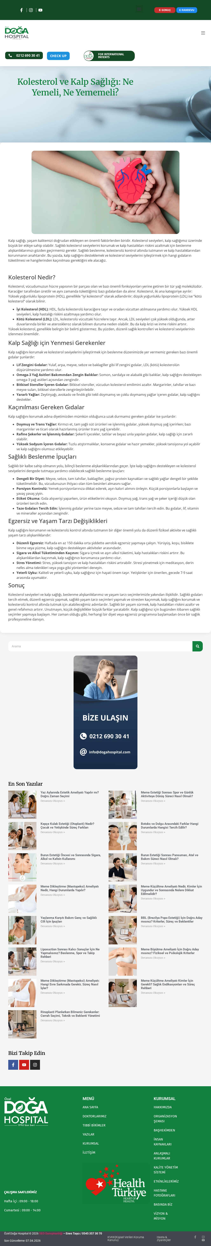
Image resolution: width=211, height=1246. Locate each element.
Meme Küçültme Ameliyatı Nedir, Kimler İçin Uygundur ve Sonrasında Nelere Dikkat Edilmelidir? (171, 890)
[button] (139, 9)
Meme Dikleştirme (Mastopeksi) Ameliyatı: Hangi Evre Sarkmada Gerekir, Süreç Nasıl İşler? (70, 984)
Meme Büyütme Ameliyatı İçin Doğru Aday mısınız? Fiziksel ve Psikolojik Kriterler (170, 951)
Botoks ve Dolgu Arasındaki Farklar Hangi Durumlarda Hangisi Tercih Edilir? (169, 825)
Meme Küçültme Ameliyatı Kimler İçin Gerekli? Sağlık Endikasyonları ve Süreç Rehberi (168, 984)
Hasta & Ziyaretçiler (164, 1238)
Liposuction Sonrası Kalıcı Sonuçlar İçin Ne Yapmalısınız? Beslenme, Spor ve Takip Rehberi (70, 953)
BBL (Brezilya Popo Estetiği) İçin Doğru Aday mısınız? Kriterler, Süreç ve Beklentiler (171, 919)
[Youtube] (24, 1065)
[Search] (197, 646)
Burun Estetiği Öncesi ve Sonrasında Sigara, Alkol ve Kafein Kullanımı (71, 857)
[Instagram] (35, 1065)
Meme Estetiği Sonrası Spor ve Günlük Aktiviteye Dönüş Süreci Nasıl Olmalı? (167, 794)
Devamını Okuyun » (53, 800)
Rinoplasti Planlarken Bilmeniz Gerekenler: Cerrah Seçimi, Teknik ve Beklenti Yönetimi (70, 1014)
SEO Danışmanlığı (51, 1233)
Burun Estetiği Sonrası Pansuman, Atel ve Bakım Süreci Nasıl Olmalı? (169, 857)
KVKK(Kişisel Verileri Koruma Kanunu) (126, 1238)
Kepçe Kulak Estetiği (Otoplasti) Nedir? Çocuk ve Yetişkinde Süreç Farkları (67, 825)
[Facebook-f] (13, 1065)
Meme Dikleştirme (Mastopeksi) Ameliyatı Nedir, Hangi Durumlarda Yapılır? (70, 888)
